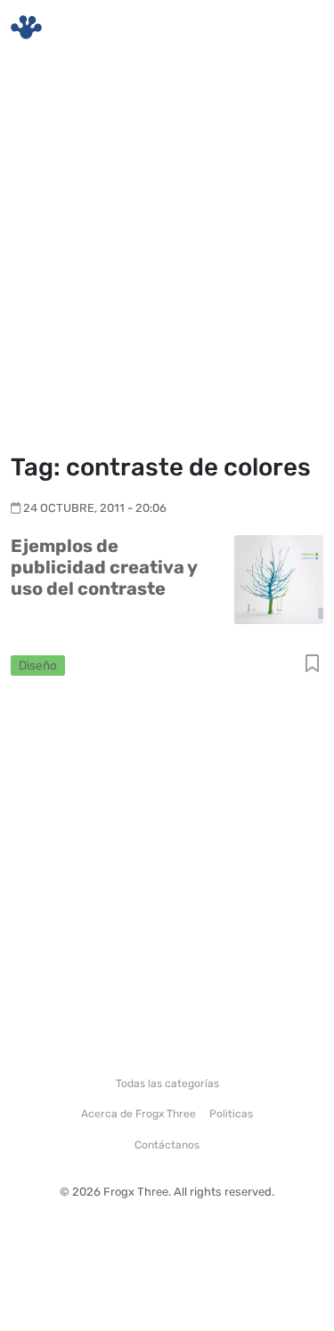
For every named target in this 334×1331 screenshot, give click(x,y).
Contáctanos (167, 1145)
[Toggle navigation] (299, 28)
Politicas (231, 1114)
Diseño (38, 665)
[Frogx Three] (26, 27)
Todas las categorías (167, 1083)
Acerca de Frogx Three (138, 1114)
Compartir (312, 664)
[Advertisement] (167, 256)
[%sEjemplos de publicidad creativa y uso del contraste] (278, 578)
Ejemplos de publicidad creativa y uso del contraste (104, 567)
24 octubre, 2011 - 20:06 (95, 508)
